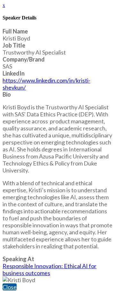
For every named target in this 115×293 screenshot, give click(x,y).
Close (10, 286)
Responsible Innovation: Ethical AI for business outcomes (49, 269)
